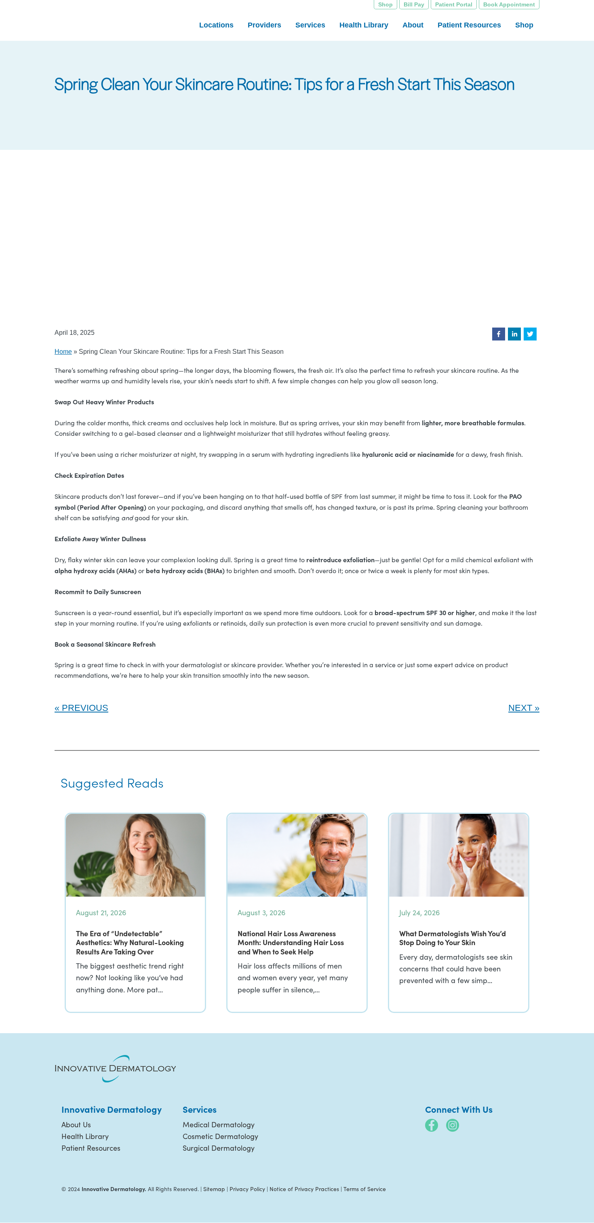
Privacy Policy (247, 1189)
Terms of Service (364, 1189)
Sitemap (214, 1189)
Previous (85, 708)
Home (63, 351)
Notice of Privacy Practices (304, 1189)
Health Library (85, 1136)
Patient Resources (90, 1148)
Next (520, 708)
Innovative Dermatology (115, 20)
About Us (76, 1124)
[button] (498, 334)
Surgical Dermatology (219, 1148)
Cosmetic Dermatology (220, 1136)
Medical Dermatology (219, 1124)
